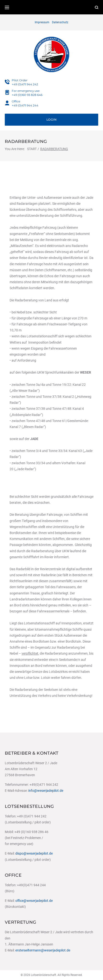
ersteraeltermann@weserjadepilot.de (42, 950)
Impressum (42, 22)
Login (51, 119)
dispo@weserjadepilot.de (34, 853)
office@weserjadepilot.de (34, 901)
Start (32, 149)
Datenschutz (60, 22)
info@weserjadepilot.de (45, 790)
